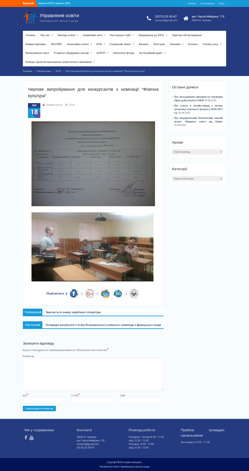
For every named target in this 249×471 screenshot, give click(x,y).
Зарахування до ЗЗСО (151, 35)
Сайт (123, 395)
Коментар (28, 356)
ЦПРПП (101, 53)
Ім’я (25, 395)
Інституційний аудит (150, 53)
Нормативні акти (92, 35)
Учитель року (210, 44)
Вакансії (143, 44)
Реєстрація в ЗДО (120, 35)
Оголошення (207, 3)
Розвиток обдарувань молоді (71, 53)
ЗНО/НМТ (56, 44)
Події (221, 3)
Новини (192, 3)
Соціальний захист (120, 44)
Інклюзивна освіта (78, 44)
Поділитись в (57, 293)
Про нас (45, 35)
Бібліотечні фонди (123, 53)
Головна (30, 35)
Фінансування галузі (37, 53)
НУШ (99, 44)
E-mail (75, 395)
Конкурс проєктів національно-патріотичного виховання (58, 61)
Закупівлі (175, 44)
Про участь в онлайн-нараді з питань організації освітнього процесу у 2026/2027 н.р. (198, 109)
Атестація (159, 44)
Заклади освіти (66, 35)
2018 (72, 104)
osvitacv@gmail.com (166, 20)
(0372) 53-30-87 (166, 16)
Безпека (193, 44)
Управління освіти (59, 15)
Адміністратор (54, 104)
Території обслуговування (187, 35)
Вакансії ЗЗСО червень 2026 (54, 3)
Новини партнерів (35, 44)
